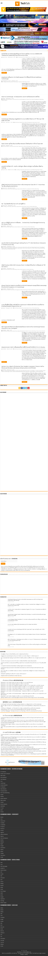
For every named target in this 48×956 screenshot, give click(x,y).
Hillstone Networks (4, 834)
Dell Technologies (3, 866)
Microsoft (2, 927)
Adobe (1, 907)
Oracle (1, 889)
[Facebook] (22, 388)
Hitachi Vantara (3, 870)
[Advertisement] (10, 547)
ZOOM (1, 946)
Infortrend (2, 877)
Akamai (1, 817)
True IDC (2, 942)
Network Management (35, 99)
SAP (1, 934)
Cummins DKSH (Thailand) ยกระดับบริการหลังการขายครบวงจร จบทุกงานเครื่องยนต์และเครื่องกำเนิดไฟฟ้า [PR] (22, 720)
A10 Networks (3, 771)
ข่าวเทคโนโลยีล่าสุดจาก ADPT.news (11, 732)
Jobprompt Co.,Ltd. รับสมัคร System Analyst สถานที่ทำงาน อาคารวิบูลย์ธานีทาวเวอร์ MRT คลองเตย (20, 689)
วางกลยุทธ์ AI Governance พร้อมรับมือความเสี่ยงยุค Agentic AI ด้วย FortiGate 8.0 (16, 665)
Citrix (1, 915)
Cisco (17, 247)
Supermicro (2, 898)
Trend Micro (2, 855)
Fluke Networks (3, 788)
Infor (1, 925)
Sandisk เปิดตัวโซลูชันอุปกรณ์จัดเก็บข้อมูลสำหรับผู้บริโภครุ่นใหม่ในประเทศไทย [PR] (17, 752)
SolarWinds (2, 806)
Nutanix (2, 885)
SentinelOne (2, 847)
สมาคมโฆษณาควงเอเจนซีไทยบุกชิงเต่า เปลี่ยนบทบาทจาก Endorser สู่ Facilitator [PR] (17, 747)
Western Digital (3, 902)
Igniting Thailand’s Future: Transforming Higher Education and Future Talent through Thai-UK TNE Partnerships (22, 697)
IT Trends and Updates (39, 370)
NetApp (1, 883)
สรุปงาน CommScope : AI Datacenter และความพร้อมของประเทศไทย (21, 96)
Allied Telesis (2, 775)
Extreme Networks (12, 370)
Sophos (1, 849)
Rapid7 (1, 843)
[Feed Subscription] (47, 50)
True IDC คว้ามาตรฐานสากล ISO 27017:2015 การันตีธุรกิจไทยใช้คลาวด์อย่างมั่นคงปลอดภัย (18, 660)
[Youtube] (29, 388)
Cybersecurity (13, 206)
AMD (1, 862)
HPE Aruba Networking (32, 247)
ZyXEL (1, 809)
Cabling (4, 81)
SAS (1, 936)
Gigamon (2, 832)
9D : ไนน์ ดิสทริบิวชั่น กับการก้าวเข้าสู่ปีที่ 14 (13, 204)
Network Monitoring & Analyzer (25, 289)
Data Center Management (21, 99)
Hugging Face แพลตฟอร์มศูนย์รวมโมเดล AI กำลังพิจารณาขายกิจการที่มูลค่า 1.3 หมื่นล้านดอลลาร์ (20, 655)
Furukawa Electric (3, 790)
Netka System (3, 800)
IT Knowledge (33, 57)
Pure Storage (3, 891)
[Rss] (19, 388)
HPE (1, 872)
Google (1, 919)
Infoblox (2, 796)
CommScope (20, 57)
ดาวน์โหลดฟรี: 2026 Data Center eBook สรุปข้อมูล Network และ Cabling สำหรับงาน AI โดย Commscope (21, 704)
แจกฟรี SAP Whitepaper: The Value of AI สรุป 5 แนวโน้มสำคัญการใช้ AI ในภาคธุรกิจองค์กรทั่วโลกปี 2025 (21, 710)
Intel (1, 879)
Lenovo (1, 881)
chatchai (3, 122)
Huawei (28, 370)
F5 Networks (2, 786)
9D (2, 206)
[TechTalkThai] (24, 3)
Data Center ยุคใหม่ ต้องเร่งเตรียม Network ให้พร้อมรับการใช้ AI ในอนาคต (22, 143)
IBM (1, 875)
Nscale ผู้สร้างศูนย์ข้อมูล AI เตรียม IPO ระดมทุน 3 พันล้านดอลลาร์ (13, 673)
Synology (2, 900)
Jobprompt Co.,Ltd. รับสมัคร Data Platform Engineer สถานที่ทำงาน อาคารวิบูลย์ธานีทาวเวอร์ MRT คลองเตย (22, 688)
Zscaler (1, 857)
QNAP (1, 893)
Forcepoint (2, 826)
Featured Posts (27, 57)
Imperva (2, 836)
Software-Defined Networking (40, 248)
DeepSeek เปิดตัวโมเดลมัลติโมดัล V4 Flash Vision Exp (11, 675)
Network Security (28, 331)
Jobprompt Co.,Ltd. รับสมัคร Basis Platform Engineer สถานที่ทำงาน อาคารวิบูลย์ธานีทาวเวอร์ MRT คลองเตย (22, 686)
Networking (24, 81)
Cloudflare (2, 822)
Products (28, 81)
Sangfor (2, 845)
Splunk (1, 851)
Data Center (16, 146)
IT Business (20, 81)
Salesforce (2, 932)
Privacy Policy (20, 570)
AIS (3, 247)
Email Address (3, 561)
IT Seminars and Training (40, 57)
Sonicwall (2, 940)
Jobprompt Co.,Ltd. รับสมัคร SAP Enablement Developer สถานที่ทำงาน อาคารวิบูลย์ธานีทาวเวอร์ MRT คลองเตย (22, 685)
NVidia (3, 100)
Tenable (2, 853)
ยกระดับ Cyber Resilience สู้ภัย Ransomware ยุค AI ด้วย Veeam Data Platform (22, 624)
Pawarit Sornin (4, 57)
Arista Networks (3, 777)
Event (24, 57)
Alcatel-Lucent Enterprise (8, 247)
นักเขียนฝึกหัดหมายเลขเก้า (6, 80)
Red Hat (2, 930)
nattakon (3, 98)
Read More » (4, 72)
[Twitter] (24, 388)
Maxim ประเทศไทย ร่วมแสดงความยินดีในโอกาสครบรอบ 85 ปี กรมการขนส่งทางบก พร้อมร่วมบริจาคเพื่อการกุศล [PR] (23, 751)
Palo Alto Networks (4, 838)
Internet (37, 247)
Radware (2, 841)
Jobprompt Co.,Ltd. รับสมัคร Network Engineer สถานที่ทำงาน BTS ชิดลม (15, 683)
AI (17, 57)
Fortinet (17, 370)
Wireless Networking (35, 188)
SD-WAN (33, 248)
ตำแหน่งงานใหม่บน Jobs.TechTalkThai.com (13, 680)
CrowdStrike (2, 824)
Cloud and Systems (9, 81)
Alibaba (1, 911)
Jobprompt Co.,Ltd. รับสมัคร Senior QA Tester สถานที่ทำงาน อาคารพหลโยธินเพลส (17, 682)
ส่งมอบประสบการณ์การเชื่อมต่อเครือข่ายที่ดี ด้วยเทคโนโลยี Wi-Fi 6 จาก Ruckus (23, 347)
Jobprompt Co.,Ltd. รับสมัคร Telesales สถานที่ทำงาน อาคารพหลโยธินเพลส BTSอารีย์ (17, 696)
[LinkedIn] (26, 388)
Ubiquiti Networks (33, 371)
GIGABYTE (2, 868)
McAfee (1, 840)
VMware (2, 944)
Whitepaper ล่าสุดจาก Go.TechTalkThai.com (12, 702)
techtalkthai (4, 246)
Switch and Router (24, 226)
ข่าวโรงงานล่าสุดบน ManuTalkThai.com (12, 715)
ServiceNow (2, 938)
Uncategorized (28, 188)
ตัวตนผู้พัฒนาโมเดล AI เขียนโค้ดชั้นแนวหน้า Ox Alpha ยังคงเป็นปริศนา (14, 654)
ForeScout (2, 828)
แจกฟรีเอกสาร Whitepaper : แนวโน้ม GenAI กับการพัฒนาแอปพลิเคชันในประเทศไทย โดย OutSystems (20, 708)
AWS (1, 913)
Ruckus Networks (23, 188)
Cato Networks (3, 779)
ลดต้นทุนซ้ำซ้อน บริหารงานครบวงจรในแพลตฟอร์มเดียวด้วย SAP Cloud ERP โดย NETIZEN (18, 709)
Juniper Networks (3, 798)
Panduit (2, 802)
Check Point (2, 820)
